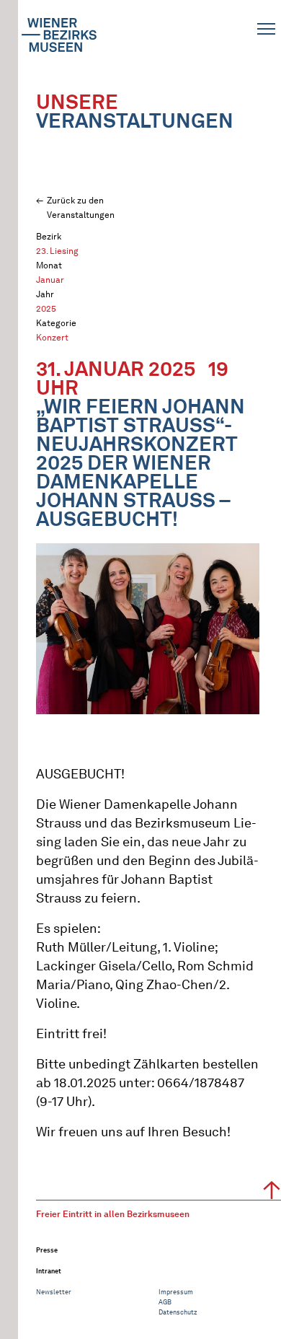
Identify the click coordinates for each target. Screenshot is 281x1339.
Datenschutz (178, 1312)
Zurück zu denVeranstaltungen (81, 207)
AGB (165, 1302)
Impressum (176, 1292)
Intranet (48, 1271)
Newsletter (53, 1292)
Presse (47, 1250)
